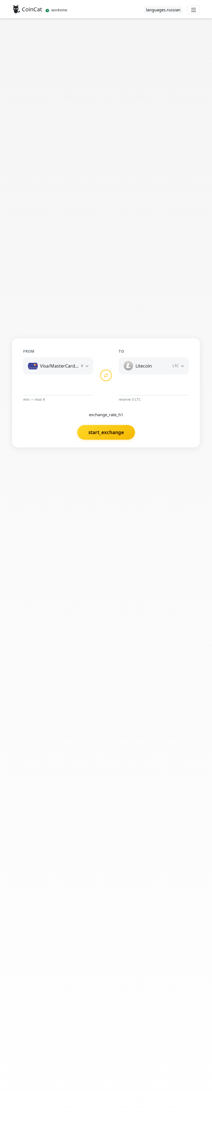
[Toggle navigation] (193, 9)
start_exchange (106, 432)
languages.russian (163, 9)
